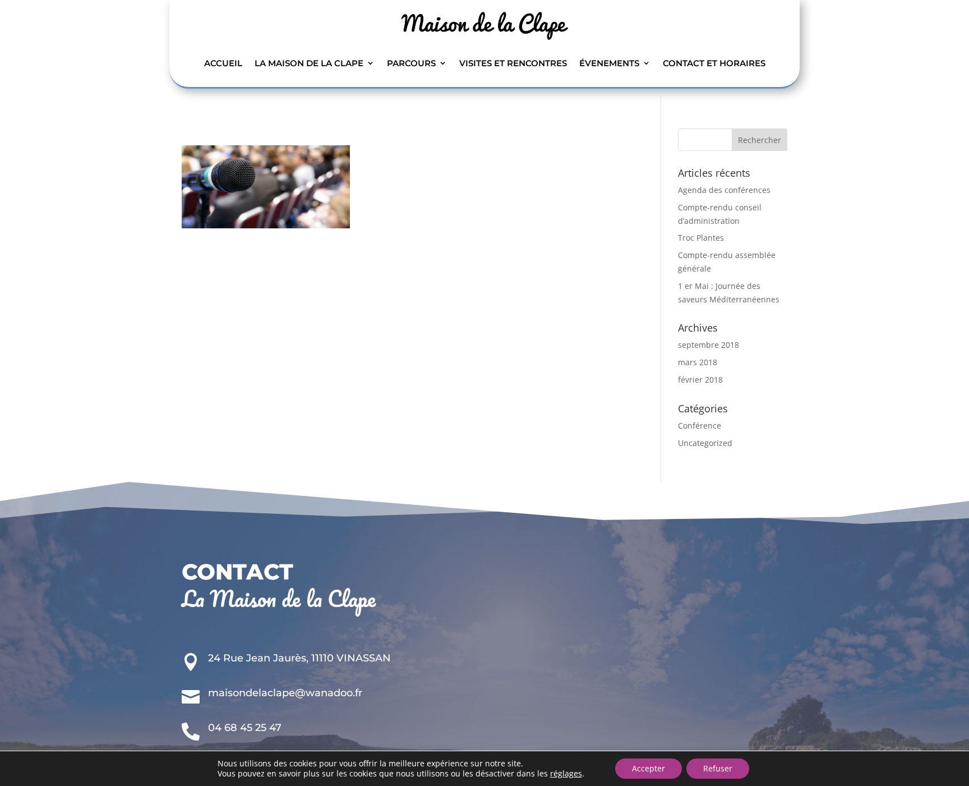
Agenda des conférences (724, 190)
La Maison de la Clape (309, 63)
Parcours (411, 63)
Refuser (717, 768)
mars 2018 (697, 362)
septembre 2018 (708, 344)
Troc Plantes (701, 237)
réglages (566, 774)
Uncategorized (705, 443)
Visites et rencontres (513, 63)
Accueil (223, 63)
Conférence (699, 425)
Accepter (648, 768)
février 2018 (700, 379)
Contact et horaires (714, 63)
